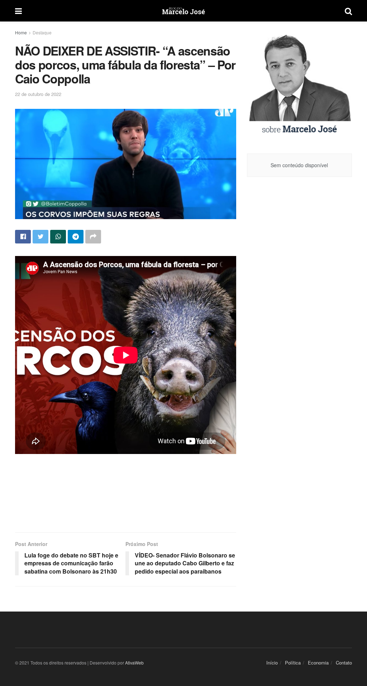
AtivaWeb (134, 663)
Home (21, 32)
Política (293, 662)
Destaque (42, 32)
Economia (318, 662)
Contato (344, 662)
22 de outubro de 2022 (38, 94)
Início (272, 662)
